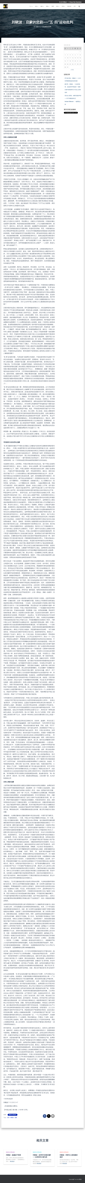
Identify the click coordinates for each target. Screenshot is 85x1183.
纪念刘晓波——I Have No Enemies (70, 2)
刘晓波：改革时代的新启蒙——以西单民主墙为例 (42, 1156)
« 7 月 (72, 69)
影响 (47, 6)
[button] (32, 6)
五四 (8, 1117)
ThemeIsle (76, 1179)
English (69, 6)
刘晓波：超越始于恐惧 (13, 1155)
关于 (75, 6)
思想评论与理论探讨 (12, 1114)
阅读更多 (12, 1161)
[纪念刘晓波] (5, 6)
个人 (30, 6)
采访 (57, 6)
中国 (63, 6)
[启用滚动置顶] (82, 1180)
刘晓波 (12, 1117)
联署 (53, 6)
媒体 (42, 6)
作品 (36, 6)
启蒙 (16, 1117)
